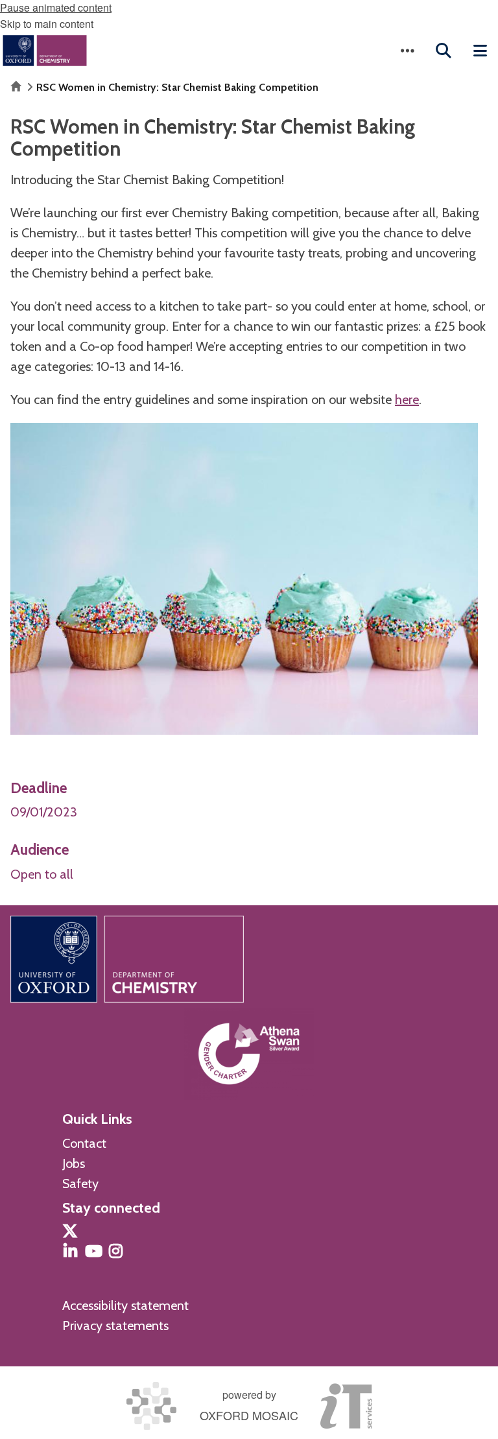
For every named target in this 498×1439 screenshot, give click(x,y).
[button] (407, 50)
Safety (80, 1183)
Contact (84, 1143)
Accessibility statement (125, 1305)
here (407, 399)
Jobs (73, 1163)
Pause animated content (56, 7)
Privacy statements (115, 1325)
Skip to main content (46, 23)
